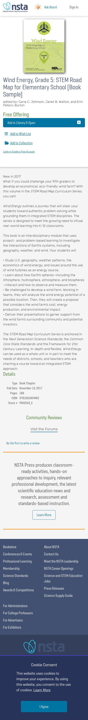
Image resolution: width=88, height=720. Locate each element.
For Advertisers (13, 620)
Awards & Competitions (18, 590)
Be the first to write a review (22, 443)
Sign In (73, 7)
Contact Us (51, 554)
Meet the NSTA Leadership (61, 561)
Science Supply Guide (58, 595)
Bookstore (9, 546)
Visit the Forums (44, 429)
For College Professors (18, 613)
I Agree (44, 706)
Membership (11, 568)
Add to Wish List (20, 133)
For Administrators (15, 605)
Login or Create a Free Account (19, 151)
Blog (6, 582)
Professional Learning (17, 561)
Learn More (44, 514)
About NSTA (51, 546)
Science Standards (15, 575)
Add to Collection (21, 143)
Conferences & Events (17, 554)
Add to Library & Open (21, 122)
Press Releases (54, 588)
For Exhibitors (12, 627)
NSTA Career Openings (58, 568)
